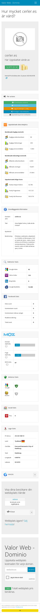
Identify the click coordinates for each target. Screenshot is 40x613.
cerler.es (15, 499)
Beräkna (31, 569)
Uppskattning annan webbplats (20, 115)
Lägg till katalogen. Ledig (20, 108)
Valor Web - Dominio (11, 2)
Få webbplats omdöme (20, 102)
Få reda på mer (19, 607)
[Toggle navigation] (35, 3)
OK (20, 610)
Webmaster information (20, 105)
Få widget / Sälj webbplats (20, 112)
